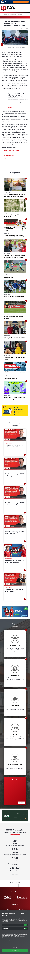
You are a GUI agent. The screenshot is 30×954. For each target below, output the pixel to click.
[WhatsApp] (4, 28)
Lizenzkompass (15, 675)
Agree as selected (15, 950)
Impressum (12, 882)
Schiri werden (15, 705)
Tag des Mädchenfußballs (15, 646)
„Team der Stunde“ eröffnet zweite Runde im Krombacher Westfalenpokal (15, 297)
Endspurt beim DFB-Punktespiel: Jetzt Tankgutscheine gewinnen (14, 398)
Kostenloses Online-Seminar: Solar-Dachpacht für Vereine (14, 377)
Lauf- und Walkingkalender (15, 764)
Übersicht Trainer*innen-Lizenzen (11, 150)
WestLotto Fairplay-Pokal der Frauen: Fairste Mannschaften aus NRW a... (14, 195)
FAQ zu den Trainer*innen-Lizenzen (12, 158)
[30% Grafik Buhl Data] (15, 2)
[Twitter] (11, 28)
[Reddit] (15, 28)
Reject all (15, 947)
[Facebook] (8, 28)
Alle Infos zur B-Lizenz (9, 155)
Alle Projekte (21, 802)
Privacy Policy (15, 943)
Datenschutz (18, 882)
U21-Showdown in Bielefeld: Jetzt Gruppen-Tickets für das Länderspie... (14, 236)
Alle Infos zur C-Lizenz (9, 153)
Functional (6, 924)
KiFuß (15, 734)
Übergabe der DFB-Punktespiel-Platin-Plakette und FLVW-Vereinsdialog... (15, 256)
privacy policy (9, 940)
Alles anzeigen (15, 174)
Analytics (6, 928)
